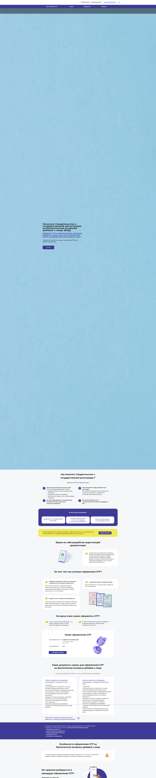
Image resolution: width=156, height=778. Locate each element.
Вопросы (104, 6)
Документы (87, 6)
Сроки (71, 6)
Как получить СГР (51, 6)
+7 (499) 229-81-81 (85, 2)
